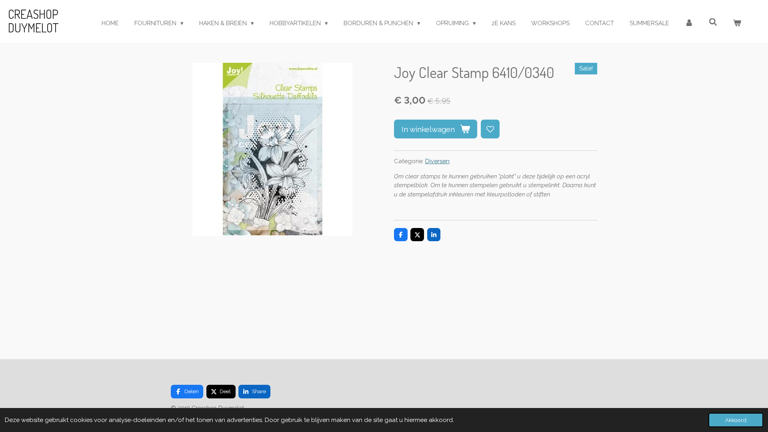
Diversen (437, 161)
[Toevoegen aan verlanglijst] (490, 129)
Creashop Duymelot (33, 20)
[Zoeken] (713, 22)
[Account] (689, 23)
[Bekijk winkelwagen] (737, 23)
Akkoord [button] (735, 420)
